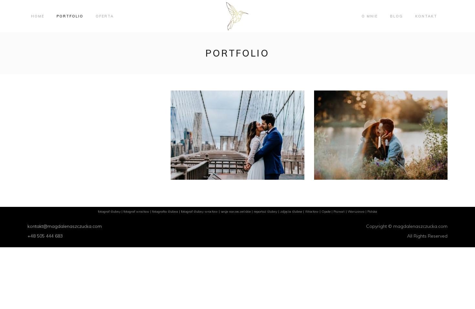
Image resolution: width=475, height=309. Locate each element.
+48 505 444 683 (45, 236)
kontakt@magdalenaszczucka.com (64, 226)
